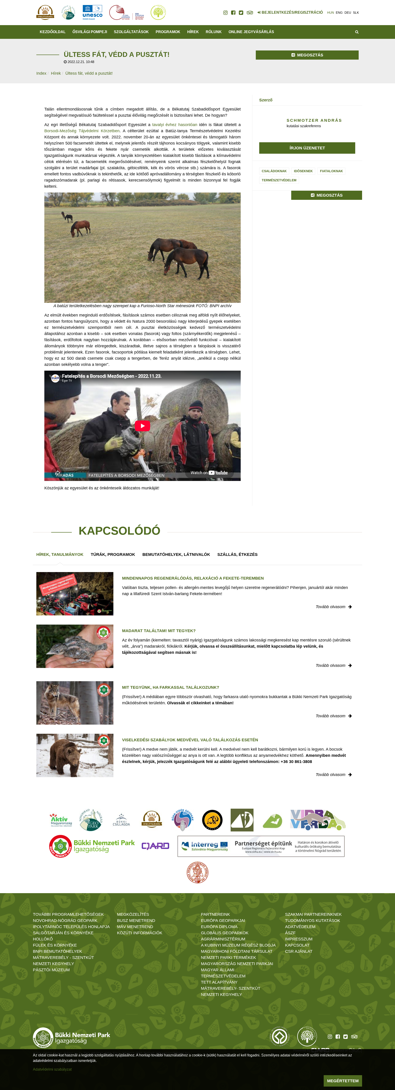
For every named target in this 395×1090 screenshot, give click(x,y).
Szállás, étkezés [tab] (237, 554)
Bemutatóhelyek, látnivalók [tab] (176, 554)
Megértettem (343, 1081)
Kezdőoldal (53, 32)
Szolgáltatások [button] (131, 32)
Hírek (193, 32)
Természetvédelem (279, 180)
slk (356, 12)
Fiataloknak (331, 171)
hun (330, 12)
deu (347, 12)
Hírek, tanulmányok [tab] (59, 554)
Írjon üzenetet (307, 148)
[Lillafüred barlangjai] (271, 820)
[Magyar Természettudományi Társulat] (197, 872)
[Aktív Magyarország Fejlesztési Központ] (60, 820)
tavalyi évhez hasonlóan (175, 124)
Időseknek (303, 171)
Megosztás (309, 55)
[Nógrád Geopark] (91, 820)
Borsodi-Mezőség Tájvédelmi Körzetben (82, 131)
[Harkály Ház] (242, 820)
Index (41, 73)
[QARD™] (155, 846)
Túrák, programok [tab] (113, 554)
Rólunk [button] (214, 32)
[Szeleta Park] (212, 820)
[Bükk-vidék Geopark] (182, 820)
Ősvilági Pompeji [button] (89, 32)
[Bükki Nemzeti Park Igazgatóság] (92, 846)
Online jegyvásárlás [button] (251, 32)
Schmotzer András (314, 120)
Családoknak (274, 171)
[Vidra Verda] (318, 820)
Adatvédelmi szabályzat (52, 1069)
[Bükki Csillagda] (121, 820)
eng (339, 12)
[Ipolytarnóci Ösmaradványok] (151, 820)
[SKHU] (261, 846)
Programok (168, 32)
